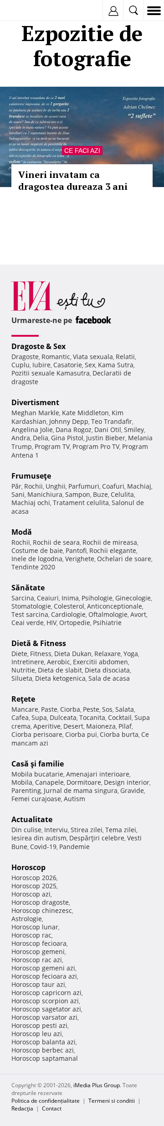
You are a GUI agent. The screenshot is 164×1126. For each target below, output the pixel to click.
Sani (18, 494)
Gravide (132, 790)
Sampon (77, 494)
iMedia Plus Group (96, 1085)
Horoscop (28, 867)
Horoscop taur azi (38, 984)
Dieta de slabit (60, 670)
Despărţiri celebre (96, 838)
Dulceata (63, 717)
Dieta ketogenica (60, 678)
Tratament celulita (81, 502)
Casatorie (67, 364)
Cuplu (20, 364)
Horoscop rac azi (36, 959)
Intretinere (27, 661)
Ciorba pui (81, 734)
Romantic (55, 356)
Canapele (49, 782)
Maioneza (101, 726)
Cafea (20, 717)
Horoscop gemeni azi (43, 968)
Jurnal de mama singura (81, 790)
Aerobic (58, 661)
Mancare (24, 709)
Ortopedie (74, 622)
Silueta (21, 678)
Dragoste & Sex (38, 346)
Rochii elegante (112, 550)
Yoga (130, 653)
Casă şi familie (37, 764)
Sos (107, 709)
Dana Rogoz (74, 429)
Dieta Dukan (73, 653)
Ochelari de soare (124, 558)
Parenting (26, 790)
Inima (70, 598)
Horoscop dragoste (40, 902)
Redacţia (22, 1108)
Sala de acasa (109, 678)
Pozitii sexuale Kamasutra (50, 373)
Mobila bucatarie (37, 774)
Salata (124, 709)
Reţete (23, 699)
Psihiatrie (107, 622)
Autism (74, 798)
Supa (39, 717)
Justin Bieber (105, 437)
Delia (40, 437)
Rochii (33, 486)
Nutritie (23, 670)
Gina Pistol (67, 437)
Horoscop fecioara (39, 943)
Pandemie (74, 846)
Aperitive (47, 726)
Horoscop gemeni (38, 951)
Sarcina (22, 598)
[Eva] (28, 10)
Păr (16, 486)
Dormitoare (84, 782)
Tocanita (92, 717)
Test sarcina (29, 614)
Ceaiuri (48, 598)
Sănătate (28, 588)
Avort (138, 614)
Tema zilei (120, 829)
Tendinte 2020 (33, 567)
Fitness (40, 653)
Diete (19, 653)
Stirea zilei (86, 829)
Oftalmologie (108, 614)
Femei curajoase (36, 798)
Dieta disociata (107, 670)
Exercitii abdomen (100, 661)
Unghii (56, 486)
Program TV (52, 446)
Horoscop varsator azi (44, 1017)
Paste (49, 709)
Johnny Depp (68, 421)
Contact (52, 1108)
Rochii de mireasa (109, 542)
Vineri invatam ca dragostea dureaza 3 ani (73, 180)
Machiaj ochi (30, 502)
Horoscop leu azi (36, 1033)
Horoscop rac (31, 935)
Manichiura (44, 494)
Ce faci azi (82, 150)
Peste (91, 709)
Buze (100, 494)
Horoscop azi (31, 894)
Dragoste (25, 356)
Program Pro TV (95, 446)
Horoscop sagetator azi (46, 1009)
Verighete (79, 558)
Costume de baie (37, 550)
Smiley (134, 429)
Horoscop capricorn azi (46, 992)
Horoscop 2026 (33, 877)
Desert (73, 726)
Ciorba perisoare (36, 734)
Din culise (26, 829)
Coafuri (113, 486)
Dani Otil (107, 429)
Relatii (125, 356)
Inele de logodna (36, 558)
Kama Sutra (115, 364)
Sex (90, 364)
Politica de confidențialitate (45, 1101)
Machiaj (139, 486)
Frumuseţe (31, 476)
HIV (51, 622)
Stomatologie (31, 606)
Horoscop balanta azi (43, 1041)
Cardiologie (68, 614)
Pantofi (76, 550)
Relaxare (107, 653)
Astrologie (26, 918)
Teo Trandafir (111, 421)
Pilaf (125, 726)
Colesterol (69, 606)
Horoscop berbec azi (42, 1050)
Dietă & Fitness (38, 643)
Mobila (21, 782)
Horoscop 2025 (33, 885)
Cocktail (120, 717)
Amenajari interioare (97, 774)
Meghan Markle (35, 412)
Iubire (41, 364)
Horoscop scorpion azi (45, 1000)
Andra (20, 437)
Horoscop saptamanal (44, 1058)
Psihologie (97, 598)
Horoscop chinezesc (41, 910)
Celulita (122, 494)
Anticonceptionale (114, 606)
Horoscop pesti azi (39, 1025)
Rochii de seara (56, 542)
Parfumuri (83, 486)
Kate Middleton (85, 412)
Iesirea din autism (39, 838)
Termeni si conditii (111, 1101)
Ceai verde (27, 622)
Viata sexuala (93, 356)
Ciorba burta (119, 734)
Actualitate (31, 819)
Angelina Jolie (32, 429)
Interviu (56, 829)
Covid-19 (43, 846)
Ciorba (70, 709)
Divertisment (35, 402)
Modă (21, 532)
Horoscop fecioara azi (44, 976)
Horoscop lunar (34, 927)
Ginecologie (133, 598)
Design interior (126, 782)
